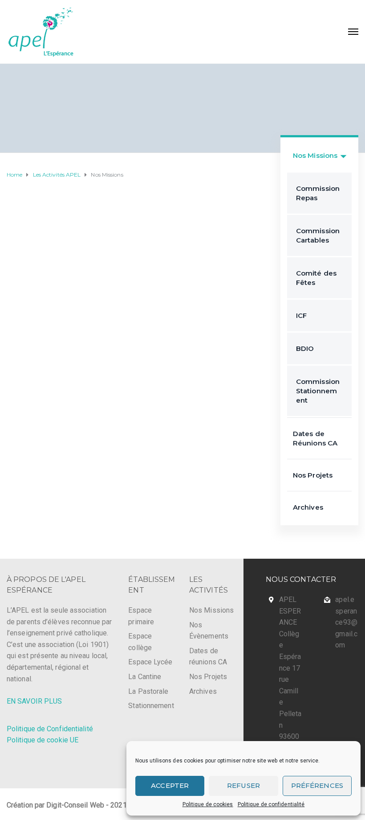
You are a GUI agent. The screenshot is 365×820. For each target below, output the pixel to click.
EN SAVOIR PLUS (34, 701)
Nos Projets (313, 475)
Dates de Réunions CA (315, 438)
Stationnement (151, 705)
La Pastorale (148, 691)
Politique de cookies (207, 804)
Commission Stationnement (318, 390)
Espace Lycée (150, 662)
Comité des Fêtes (316, 278)
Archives (308, 507)
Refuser (243, 785)
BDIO (305, 348)
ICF (301, 315)
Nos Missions (315, 155)
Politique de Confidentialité (50, 729)
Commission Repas (318, 193)
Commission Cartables (318, 235)
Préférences (317, 785)
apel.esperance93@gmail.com (346, 622)
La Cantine (144, 676)
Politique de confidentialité (271, 804)
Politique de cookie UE (42, 740)
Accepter (170, 785)
